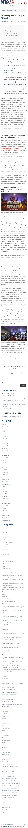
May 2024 (4, 436)
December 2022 (5, 477)
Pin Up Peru (4, 737)
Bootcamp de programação (8, 598)
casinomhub (5, 629)
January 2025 (5, 424)
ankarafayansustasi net (7, 561)
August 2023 (5, 457)
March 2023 (5, 469)
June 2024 (4, 433)
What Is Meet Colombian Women (9, 780)
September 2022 (6, 484)
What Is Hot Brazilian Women (9, 773)
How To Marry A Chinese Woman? (10, 694)
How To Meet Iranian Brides (8, 699)
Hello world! (18, 416)
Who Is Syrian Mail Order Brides (9, 800)
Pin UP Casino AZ (6, 735)
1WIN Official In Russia (7, 542)
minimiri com (5, 711)
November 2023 (5, 450)
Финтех (4, 804)
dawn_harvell (5, 21)
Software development (7, 749)
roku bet (4, 742)
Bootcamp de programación (8, 601)
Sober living (4, 747)
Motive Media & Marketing (17, 826)
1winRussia (4, 547)
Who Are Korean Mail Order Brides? (10, 788)
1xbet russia (5, 551)
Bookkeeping (5, 596)
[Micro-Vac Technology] (7, 3)
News (3, 725)
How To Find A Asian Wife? (8, 687)
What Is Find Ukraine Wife (8, 771)
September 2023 (6, 455)
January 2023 (5, 474)
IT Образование (6, 706)
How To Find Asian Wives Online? (9, 692)
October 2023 (5, 453)
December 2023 (5, 448)
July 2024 (4, 431)
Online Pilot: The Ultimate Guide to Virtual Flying (13, 398)
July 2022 (4, 489)
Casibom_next (5, 624)
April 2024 (4, 438)
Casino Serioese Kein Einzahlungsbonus (11, 148)
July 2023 (4, 460)
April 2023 (4, 467)
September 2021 (6, 503)
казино (3, 802)
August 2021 (5, 505)
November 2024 (5, 426)
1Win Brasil (4, 537)
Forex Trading (5, 676)
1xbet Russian (5, 554)
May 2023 (4, 465)
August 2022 (5, 486)
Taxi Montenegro (6, 752)
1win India (4, 539)
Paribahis (4, 730)
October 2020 (5, 517)
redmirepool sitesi (6, 740)
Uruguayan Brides (6, 761)
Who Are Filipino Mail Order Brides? (10, 785)
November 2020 (5, 515)
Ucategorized (5, 757)
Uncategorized (21, 21)
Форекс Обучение (6, 809)
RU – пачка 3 (5, 745)
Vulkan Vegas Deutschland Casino (10, 766)
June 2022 (4, 491)
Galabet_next (5, 678)
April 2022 (4, 496)
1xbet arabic (5, 549)
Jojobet (3, 709)
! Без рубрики (5, 527)
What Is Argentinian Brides (8, 769)
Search (3, 382)
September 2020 (6, 520)
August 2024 (5, 429)
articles (3, 566)
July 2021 (4, 508)
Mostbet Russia (5, 716)
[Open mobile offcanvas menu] (26, 3)
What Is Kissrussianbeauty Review (10, 778)
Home (3, 10)
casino (3, 626)
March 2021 (5, 513)
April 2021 (4, 510)
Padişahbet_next (6, 728)
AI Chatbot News (6, 559)
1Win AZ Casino (5, 535)
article (3, 563)
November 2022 (5, 479)
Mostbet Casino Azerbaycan (8, 713)
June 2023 (4, 462)
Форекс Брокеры (6, 807)
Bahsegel (4, 591)
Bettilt (3, 594)
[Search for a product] (18, 3)
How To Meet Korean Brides (8, 701)
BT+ (3, 603)
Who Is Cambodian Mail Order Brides (10, 792)
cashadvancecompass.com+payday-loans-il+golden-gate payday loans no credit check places (12, 612)
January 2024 (5, 445)
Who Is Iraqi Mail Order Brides (9, 797)
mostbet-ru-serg (6, 723)
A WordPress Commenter (8, 416)
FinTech (4, 673)
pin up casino (5, 733)
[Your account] (21, 3)
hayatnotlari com (6, 681)
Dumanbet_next (5, 654)
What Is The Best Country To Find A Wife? (11, 783)
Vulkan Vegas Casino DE (7, 764)
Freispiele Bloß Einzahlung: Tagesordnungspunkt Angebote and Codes (13, 35)
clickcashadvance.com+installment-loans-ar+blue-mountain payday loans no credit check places (13, 633)
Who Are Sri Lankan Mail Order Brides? (11, 790)
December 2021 (5, 501)
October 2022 (5, 481)
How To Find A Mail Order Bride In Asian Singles (13, 689)
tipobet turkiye (5, 754)
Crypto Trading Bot (6, 650)
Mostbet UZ (5, 721)
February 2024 (5, 443)
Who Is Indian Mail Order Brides (9, 795)
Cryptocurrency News (7, 652)
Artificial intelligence (7, 568)
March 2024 (5, 441)
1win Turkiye (5, 544)
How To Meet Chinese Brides (8, 697)
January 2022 (5, 498)
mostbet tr (4, 718)
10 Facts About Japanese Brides (9, 532)
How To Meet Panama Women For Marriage (12, 704)
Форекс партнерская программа (10, 812)
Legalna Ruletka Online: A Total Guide (11, 408)
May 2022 (4, 493)
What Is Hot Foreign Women (8, 776)
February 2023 (5, 472)
